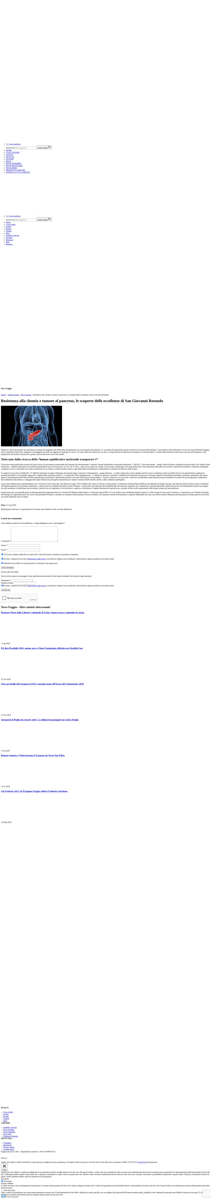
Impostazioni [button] (152, 1162)
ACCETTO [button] (132, 1162)
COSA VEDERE (13, 152)
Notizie (8, 231)
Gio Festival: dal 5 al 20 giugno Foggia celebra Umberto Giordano (34, 791)
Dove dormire (8, 1130)
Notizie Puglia (13, 395)
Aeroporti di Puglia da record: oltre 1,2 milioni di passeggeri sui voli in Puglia (40, 719)
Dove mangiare (9, 1132)
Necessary (8, 1181)
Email (4, 550)
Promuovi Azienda (10, 1136)
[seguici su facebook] (31, 1014)
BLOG (8, 161)
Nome (4, 545)
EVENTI (9, 155)
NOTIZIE (10, 159)
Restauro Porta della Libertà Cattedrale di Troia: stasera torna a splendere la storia (42, 612)
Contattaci (7, 1143)
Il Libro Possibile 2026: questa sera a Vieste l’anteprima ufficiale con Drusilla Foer (42, 648)
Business (9, 244)
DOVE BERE (11, 168)
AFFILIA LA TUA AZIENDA (18, 172)
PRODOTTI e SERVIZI (15, 170)
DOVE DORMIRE (13, 163)
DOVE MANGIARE (14, 166)
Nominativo (5, 580)
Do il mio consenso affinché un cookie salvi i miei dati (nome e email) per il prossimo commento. (41, 554)
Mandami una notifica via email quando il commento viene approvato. (30, 563)
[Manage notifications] (3, 1196)
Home (8, 222)
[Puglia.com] (44, 212)
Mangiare (9, 240)
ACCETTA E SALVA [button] (10, 1197)
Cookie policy (8, 1149)
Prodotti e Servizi (12, 235)
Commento (6, 541)
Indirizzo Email (7, 583)
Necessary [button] (5, 1179)
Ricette (8, 229)
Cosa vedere (10, 224)
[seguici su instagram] (31, 950)
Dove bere (7, 1134)
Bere (8, 242)
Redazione (7, 1145)
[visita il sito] (31, 886)
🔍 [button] (13, 144)
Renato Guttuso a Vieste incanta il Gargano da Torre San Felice (33, 755)
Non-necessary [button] (6, 1188)
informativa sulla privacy (37, 559)
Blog (8, 233)
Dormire (9, 238)
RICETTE (10, 157)
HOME (9, 150)
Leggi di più (142, 1162)
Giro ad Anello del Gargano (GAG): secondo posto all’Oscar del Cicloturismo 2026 (42, 684)
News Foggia (26, 395)
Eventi (8, 227)
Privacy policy (9, 1147)
